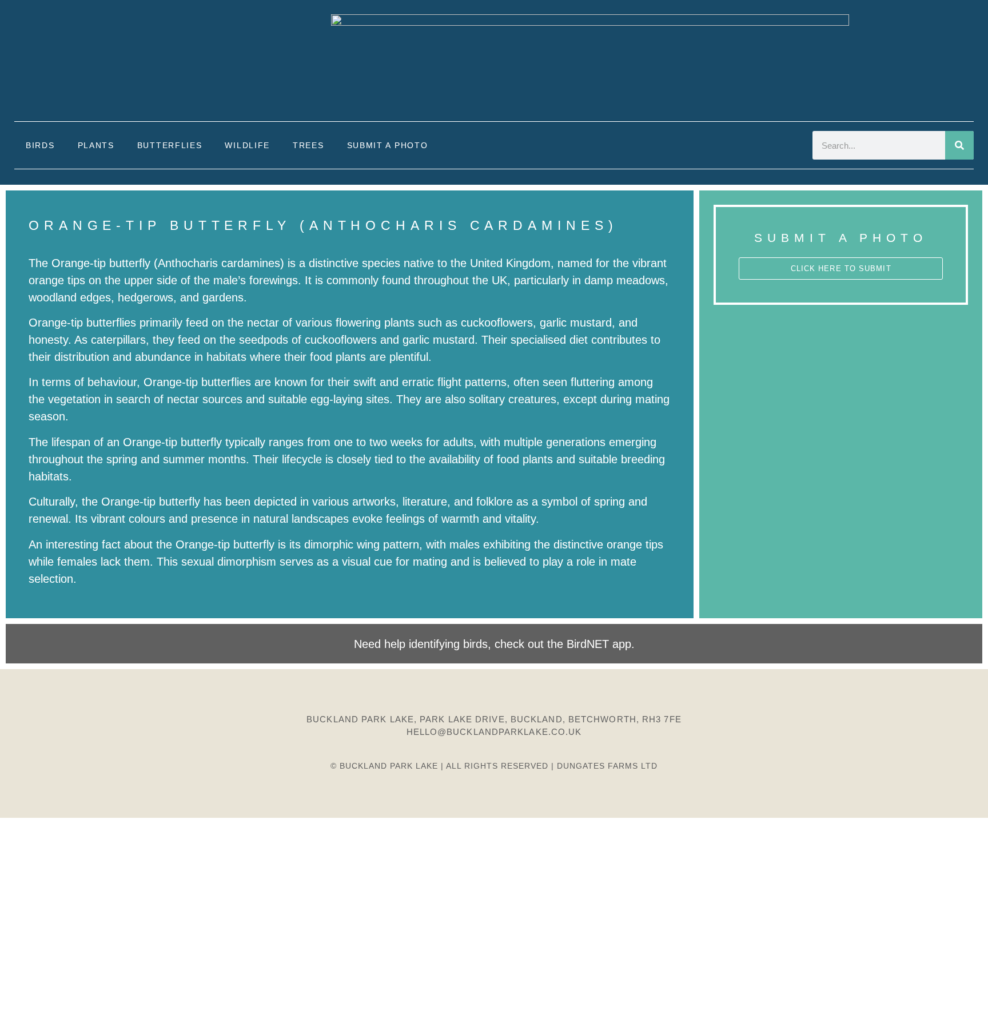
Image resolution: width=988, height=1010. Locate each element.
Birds (40, 145)
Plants (96, 145)
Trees (308, 145)
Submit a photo (387, 145)
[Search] (959, 145)
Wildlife (247, 145)
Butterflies (169, 145)
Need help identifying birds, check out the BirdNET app (492, 644)
